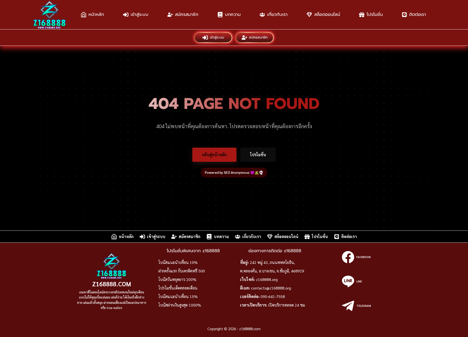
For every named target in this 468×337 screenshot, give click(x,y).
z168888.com (111, 284)
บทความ (233, 14)
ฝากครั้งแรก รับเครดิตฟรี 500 (181, 270)
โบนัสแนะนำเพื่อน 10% (178, 262)
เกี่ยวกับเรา (277, 14)
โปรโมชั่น (375, 14)
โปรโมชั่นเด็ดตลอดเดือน (177, 287)
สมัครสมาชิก (186, 14)
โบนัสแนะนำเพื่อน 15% (178, 296)
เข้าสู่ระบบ (139, 14)
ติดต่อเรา (417, 14)
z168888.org (267, 279)
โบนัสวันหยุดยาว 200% (177, 279)
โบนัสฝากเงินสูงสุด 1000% (179, 305)
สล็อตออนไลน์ (327, 14)
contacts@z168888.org (271, 287)
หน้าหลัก (96, 14)
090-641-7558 (273, 296)
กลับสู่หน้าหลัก (214, 154)
